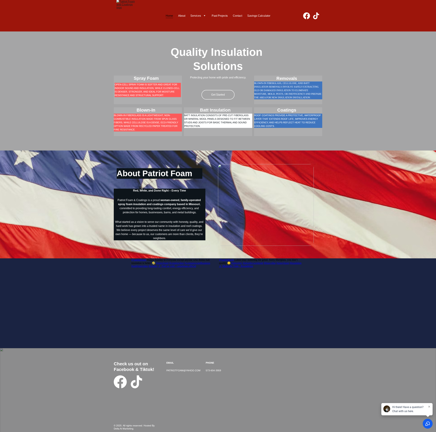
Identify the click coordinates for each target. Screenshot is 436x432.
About (181, 15)
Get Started (218, 94)
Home (169, 15)
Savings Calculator (258, 15)
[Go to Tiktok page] (316, 15)
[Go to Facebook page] (308, 15)
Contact (237, 15)
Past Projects (220, 15)
